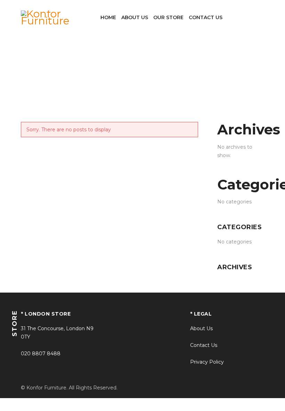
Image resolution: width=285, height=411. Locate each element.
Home (132, 77)
